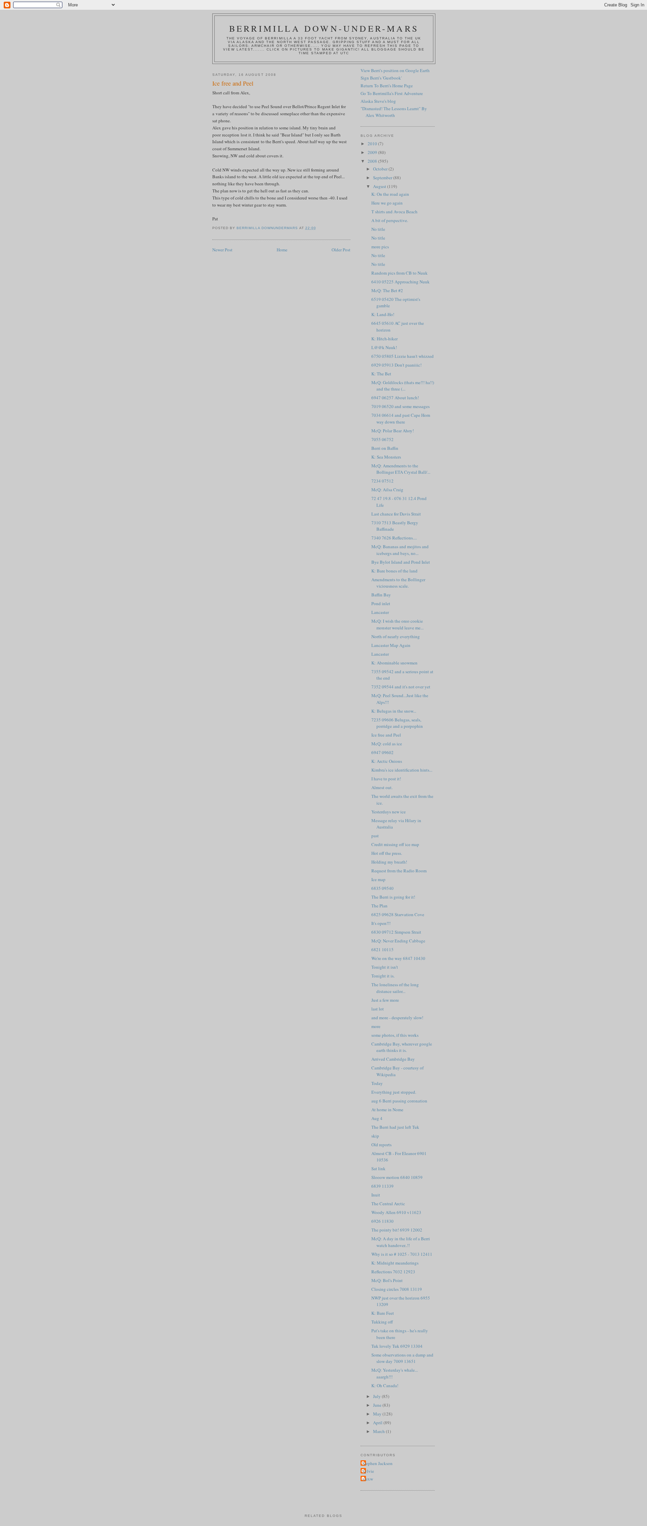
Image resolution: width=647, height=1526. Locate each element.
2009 (373, 152)
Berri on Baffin (384, 448)
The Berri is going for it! (393, 897)
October (381, 169)
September (383, 178)
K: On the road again (390, 194)
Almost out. (382, 787)
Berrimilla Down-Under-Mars (324, 28)
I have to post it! (386, 779)
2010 (373, 144)
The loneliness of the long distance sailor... (395, 988)
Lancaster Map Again (390, 645)
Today (377, 1083)
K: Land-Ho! (382, 314)
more (375, 1026)
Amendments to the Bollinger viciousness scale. (398, 583)
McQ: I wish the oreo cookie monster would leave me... (397, 624)
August (380, 186)
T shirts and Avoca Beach (394, 212)
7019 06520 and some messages (400, 406)
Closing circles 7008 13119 (396, 1289)
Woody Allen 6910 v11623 (396, 1212)
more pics (380, 247)
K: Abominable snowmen (394, 663)
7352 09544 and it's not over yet (400, 687)
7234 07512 (382, 481)
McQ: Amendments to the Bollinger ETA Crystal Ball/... (400, 469)
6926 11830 (382, 1221)
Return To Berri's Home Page (387, 86)
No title (378, 229)
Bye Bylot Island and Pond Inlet (400, 562)
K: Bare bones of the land (394, 571)
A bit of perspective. (389, 220)
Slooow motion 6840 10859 (397, 1177)
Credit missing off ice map (395, 844)
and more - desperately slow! (397, 1018)
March (379, 1431)
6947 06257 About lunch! (395, 398)
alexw (367, 1479)
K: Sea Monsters (386, 457)
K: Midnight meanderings (395, 1263)
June (377, 1405)
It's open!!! (381, 923)
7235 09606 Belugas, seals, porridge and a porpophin (397, 723)
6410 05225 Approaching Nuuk (400, 282)
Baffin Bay (381, 595)
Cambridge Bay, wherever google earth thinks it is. (401, 1047)
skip (375, 1136)
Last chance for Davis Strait (396, 514)
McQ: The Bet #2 (387, 290)
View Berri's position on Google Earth (395, 70)
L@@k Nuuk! (384, 347)
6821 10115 (382, 949)
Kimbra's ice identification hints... (401, 770)
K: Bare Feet (382, 1313)
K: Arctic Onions (386, 761)
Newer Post (222, 250)
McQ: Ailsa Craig (387, 490)
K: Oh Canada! (384, 1385)
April (378, 1423)
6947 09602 (382, 752)
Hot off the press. (386, 853)
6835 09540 (382, 888)
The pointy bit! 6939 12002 (396, 1230)
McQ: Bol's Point (387, 1280)
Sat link (378, 1168)
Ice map (378, 879)
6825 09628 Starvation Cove (397, 914)
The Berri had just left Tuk (395, 1127)
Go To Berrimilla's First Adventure (392, 93)
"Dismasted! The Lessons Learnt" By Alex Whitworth (394, 111)
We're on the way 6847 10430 (398, 958)
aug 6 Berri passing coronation (399, 1101)
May (377, 1414)
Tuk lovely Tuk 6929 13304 (397, 1346)
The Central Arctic (388, 1204)
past (375, 836)
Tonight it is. (383, 976)
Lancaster (380, 612)
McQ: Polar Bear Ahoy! (392, 431)
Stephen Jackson (377, 1463)
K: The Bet (381, 374)
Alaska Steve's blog (378, 101)
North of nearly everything (395, 636)
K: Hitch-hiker (384, 339)
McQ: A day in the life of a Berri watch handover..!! (400, 1242)
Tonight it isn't (384, 967)
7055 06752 (382, 439)
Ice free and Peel (386, 735)
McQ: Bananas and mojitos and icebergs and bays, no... (400, 549)
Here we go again (387, 203)
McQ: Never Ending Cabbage (398, 941)
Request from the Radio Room (399, 871)
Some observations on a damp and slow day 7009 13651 (402, 1358)
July (377, 1396)
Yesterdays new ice (388, 812)
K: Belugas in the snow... (393, 711)
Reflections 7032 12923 (393, 1272)
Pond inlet (380, 603)
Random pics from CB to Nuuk (399, 273)
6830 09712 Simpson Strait (396, 932)
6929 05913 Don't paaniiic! (396, 365)
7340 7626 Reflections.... (394, 538)
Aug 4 (376, 1118)
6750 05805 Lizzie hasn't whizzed (402, 356)
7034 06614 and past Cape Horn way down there (400, 418)
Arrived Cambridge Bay (393, 1059)
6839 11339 (382, 1186)
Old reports (381, 1145)
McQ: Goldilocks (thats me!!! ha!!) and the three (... (402, 385)
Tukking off (382, 1322)
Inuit (375, 1195)
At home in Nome (387, 1110)
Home (282, 250)
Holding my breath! (389, 862)
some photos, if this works (395, 1035)
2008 (373, 161)
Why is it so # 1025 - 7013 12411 (401, 1254)
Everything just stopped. (393, 1092)
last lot (377, 1009)
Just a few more (385, 1000)
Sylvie (368, 1471)
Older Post (341, 250)
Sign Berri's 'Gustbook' (381, 78)
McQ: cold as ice (386, 744)
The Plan (379, 906)
